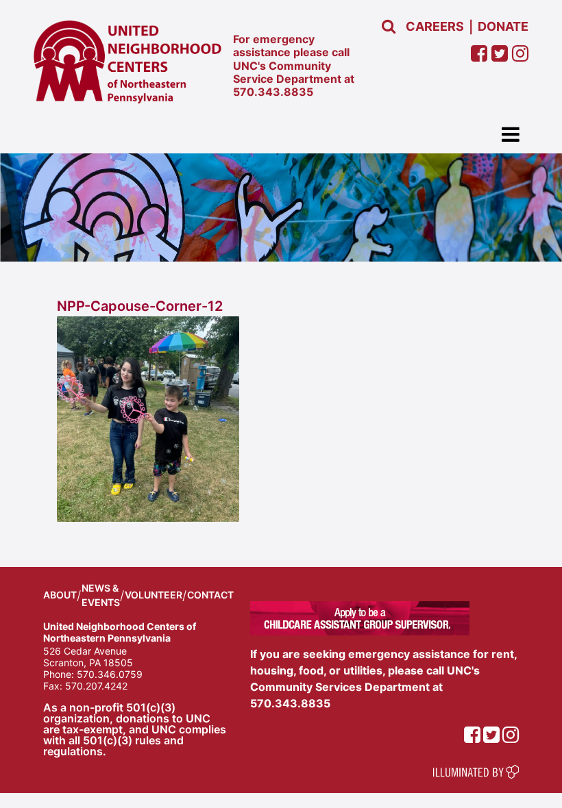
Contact (210, 595)
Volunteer (153, 595)
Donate (503, 26)
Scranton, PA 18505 (88, 662)
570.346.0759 (110, 674)
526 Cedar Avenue (85, 651)
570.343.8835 (273, 92)
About (60, 595)
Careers (435, 26)
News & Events (101, 595)
